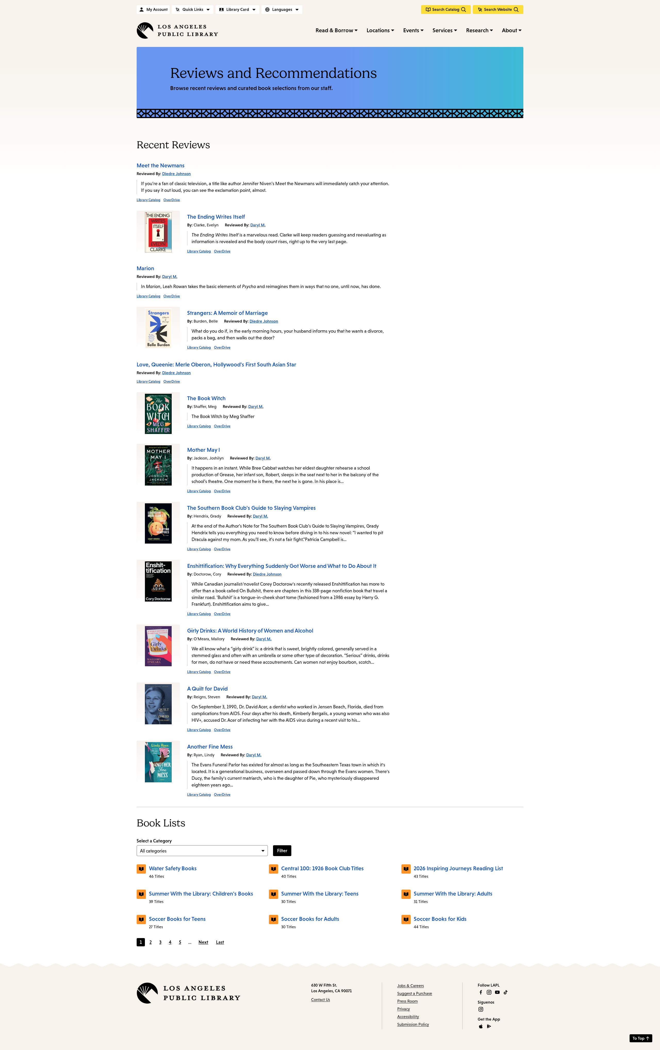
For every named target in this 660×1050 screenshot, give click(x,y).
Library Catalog (148, 200)
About (509, 30)
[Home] (177, 30)
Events (411, 30)
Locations (378, 30)
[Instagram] (489, 992)
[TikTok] (505, 992)
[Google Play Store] (489, 1026)
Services (443, 30)
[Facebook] (481, 992)
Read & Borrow (334, 30)
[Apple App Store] (481, 1026)
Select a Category (154, 840)
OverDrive (171, 200)
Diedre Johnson (176, 173)
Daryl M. (258, 225)
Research (477, 30)
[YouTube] (497, 992)
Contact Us (320, 999)
